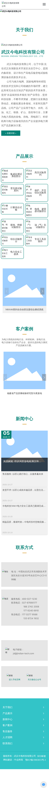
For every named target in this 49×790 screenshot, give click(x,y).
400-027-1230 (29, 599)
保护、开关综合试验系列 (40, 192)
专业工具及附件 (40, 240)
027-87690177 (29, 602)
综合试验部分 (16, 240)
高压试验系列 (40, 173)
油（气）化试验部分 (40, 226)
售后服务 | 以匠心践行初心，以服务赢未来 (22, 474)
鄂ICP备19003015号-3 (35, 760)
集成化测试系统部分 (16, 175)
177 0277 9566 (29, 614)
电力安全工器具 (16, 253)
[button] (7, 291)
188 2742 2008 (31, 606)
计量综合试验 (16, 208)
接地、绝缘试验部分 (16, 226)
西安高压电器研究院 (24, 393)
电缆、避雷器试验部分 (40, 210)
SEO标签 (41, 756)
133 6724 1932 (31, 618)
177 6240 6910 (31, 610)
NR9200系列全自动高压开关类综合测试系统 (24, 309)
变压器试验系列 (16, 189)
